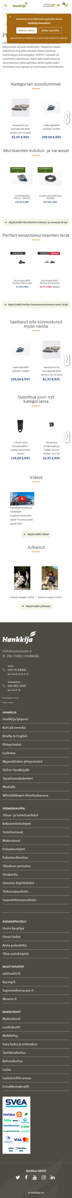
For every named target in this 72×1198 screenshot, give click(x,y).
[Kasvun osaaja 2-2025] (50, 578)
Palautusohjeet (14, 849)
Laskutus (9, 753)
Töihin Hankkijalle (16, 770)
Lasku (7, 1069)
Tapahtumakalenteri (18, 778)
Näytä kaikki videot (38, 534)
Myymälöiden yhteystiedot (22, 761)
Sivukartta (10, 874)
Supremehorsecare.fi (18, 990)
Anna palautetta (15, 945)
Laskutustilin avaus (17, 1078)
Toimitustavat (13, 832)
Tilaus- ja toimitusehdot (20, 815)
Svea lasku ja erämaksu (20, 1044)
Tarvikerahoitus (14, 1052)
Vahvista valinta (26, 30)
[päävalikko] (6, 5)
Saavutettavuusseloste (19, 900)
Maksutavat (11, 840)
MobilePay (10, 1035)
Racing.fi (9, 982)
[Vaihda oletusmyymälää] (53, 5)
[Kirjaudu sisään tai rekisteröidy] (58, 5)
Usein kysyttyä (13, 928)
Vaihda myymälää (50, 30)
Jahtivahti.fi (11, 973)
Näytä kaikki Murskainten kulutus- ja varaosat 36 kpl (37, 222)
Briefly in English (15, 736)
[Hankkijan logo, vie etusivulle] (22, 5)
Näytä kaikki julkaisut (37, 606)
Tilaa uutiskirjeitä (16, 953)
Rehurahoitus (13, 1061)
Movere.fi (10, 999)
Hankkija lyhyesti (15, 719)
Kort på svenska (14, 727)
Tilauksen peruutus (17, 866)
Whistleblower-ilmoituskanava (25, 795)
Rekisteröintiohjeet (17, 823)
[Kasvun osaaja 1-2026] (22, 578)
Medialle (9, 787)
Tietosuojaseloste (15, 891)
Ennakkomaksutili (16, 1086)
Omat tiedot (11, 936)
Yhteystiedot (12, 744)
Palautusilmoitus (15, 857)
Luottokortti (11, 1027)
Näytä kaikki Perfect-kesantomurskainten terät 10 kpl (38, 304)
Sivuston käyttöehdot (18, 883)
